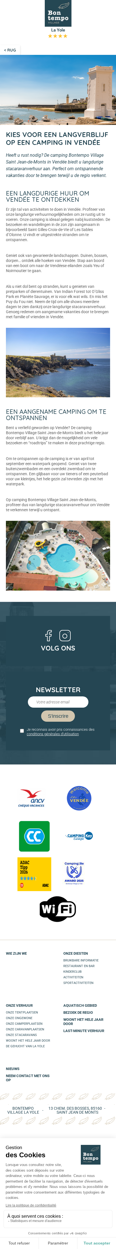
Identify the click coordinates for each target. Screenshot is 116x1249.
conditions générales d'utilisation (53, 734)
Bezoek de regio (78, 1012)
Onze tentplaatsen (22, 1012)
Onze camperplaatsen (24, 1024)
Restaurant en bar (79, 966)
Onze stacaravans (21, 1035)
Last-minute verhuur (83, 1031)
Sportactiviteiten (78, 983)
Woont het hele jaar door (28, 1040)
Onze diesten (75, 953)
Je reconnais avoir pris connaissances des (61, 731)
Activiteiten (73, 977)
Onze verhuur (19, 1005)
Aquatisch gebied (80, 1005)
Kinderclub (72, 972)
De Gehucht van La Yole (25, 1046)
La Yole (58, 33)
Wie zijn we (16, 953)
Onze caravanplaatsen (25, 1029)
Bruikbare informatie (81, 960)
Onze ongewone (19, 1018)
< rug (10, 50)
